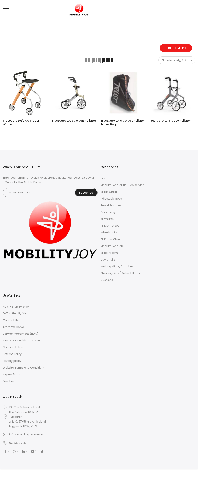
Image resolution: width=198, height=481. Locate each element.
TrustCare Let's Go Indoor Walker (21, 122)
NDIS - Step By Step (16, 307)
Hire (103, 178)
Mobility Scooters (112, 246)
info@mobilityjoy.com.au (26, 434)
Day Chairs (108, 260)
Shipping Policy (13, 347)
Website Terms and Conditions (24, 368)
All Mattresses (110, 226)
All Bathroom (109, 253)
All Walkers (108, 219)
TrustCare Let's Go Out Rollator (74, 121)
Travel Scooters (111, 205)
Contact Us (10, 320)
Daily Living (108, 212)
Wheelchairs (109, 232)
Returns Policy (12, 354)
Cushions (107, 280)
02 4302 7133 (17, 443)
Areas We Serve (13, 327)
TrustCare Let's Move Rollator (170, 121)
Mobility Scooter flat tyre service (122, 185)
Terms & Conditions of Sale (21, 340)
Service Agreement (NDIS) (20, 334)
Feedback (9, 381)
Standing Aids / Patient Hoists (120, 273)
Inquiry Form (11, 374)
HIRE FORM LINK (176, 48)
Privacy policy (12, 361)
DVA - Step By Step (15, 313)
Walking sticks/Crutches (117, 266)
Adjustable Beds (111, 199)
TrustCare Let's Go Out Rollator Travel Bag (123, 122)
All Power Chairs (111, 239)
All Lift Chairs (109, 192)
